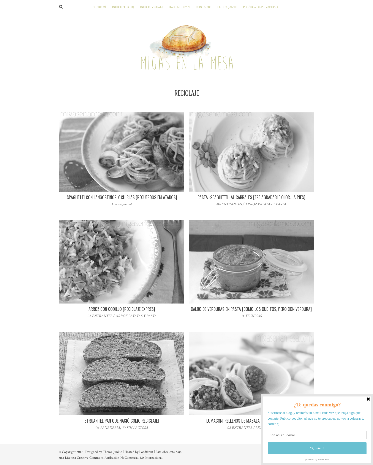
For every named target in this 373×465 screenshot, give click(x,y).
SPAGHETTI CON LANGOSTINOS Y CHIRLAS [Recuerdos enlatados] (122, 197)
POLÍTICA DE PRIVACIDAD (260, 7)
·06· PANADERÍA (107, 427)
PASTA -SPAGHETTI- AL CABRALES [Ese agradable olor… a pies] (251, 197)
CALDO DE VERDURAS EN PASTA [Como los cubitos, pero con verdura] (251, 309)
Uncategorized (122, 204)
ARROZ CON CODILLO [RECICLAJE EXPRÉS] (122, 309)
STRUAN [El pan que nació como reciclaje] (121, 420)
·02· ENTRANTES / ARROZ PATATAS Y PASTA (251, 204)
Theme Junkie (112, 452)
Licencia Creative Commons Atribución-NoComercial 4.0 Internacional (114, 457)
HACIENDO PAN (179, 7)
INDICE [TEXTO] (123, 7)
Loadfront (146, 452)
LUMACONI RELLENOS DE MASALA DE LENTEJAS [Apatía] (251, 420)
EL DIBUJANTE (227, 7)
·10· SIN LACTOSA (135, 427)
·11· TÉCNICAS (251, 315)
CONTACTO (203, 7)
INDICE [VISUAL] (151, 7)
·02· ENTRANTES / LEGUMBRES (251, 427)
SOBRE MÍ (99, 7)
